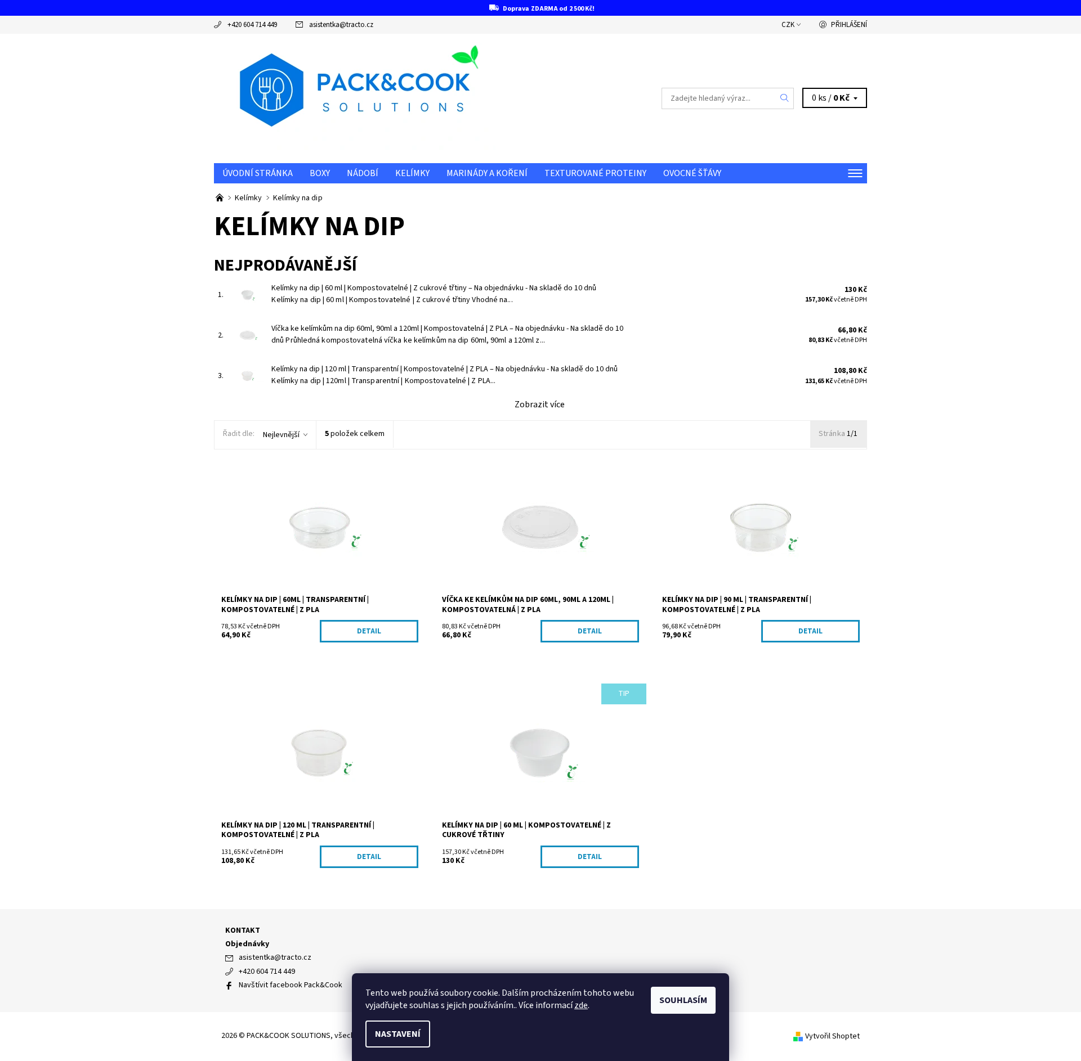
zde (581, 1005)
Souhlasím (683, 1000)
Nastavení (398, 1034)
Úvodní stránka (257, 173)
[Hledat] (785, 98)
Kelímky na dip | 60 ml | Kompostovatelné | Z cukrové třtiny (433, 288)
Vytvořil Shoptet (832, 1036)
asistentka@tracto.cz (341, 25)
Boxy (320, 173)
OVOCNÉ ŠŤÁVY (692, 173)
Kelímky (412, 173)
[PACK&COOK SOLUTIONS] (354, 98)
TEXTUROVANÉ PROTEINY (595, 173)
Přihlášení (849, 25)
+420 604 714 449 (252, 25)
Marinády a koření (487, 173)
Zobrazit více (540, 404)
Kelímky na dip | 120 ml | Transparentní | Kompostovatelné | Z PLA (444, 369)
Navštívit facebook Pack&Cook (290, 985)
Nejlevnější (281, 434)
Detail (369, 631)
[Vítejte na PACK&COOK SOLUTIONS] (220, 198)
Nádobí (362, 173)
